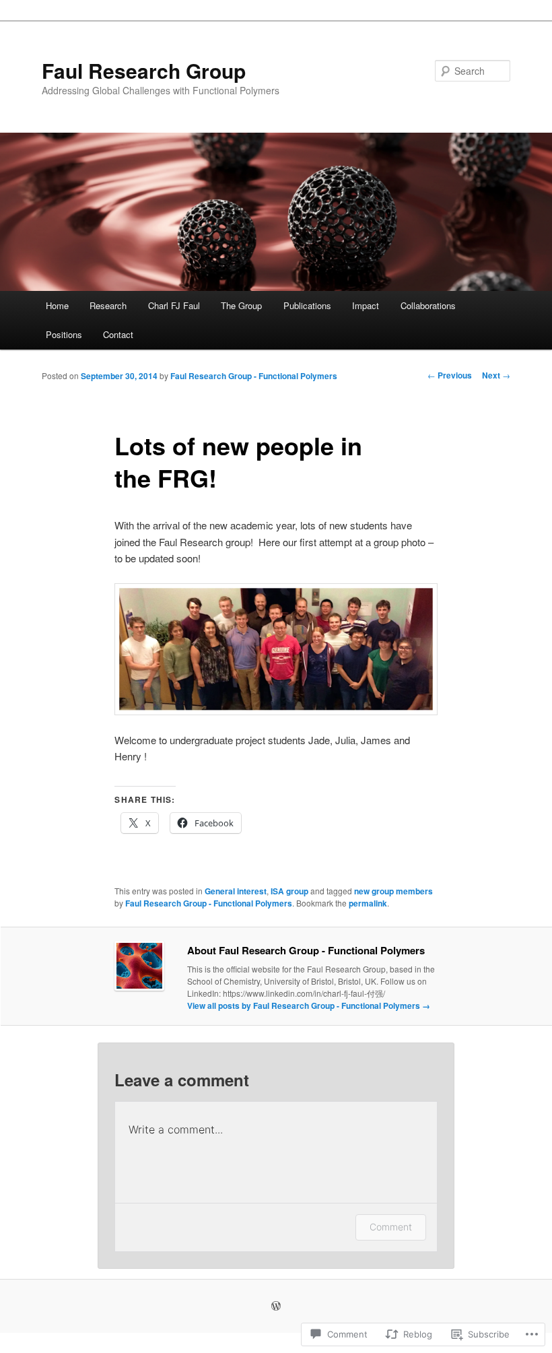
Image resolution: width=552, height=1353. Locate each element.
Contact (118, 334)
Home (57, 305)
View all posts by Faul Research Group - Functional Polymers (308, 1005)
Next (496, 375)
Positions (64, 334)
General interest (236, 891)
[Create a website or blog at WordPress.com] (276, 1306)
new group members (393, 891)
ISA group (289, 891)
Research (108, 305)
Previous (449, 375)
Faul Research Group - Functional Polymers (253, 376)
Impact (365, 305)
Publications (307, 305)
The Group (241, 305)
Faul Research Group (144, 70)
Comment (391, 1226)
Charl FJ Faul (174, 305)
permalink (368, 903)
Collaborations (428, 305)
